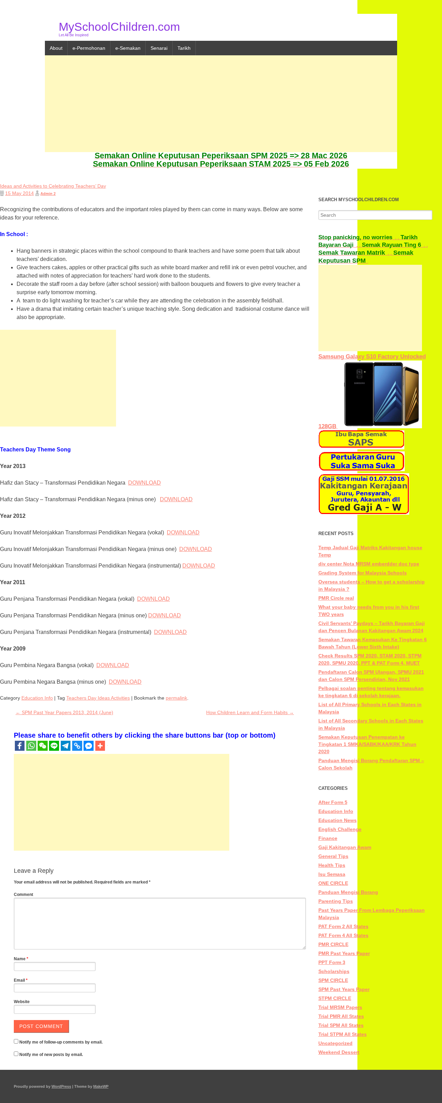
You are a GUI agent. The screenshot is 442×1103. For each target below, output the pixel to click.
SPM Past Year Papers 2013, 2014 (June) (64, 712)
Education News (337, 820)
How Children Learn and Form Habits (250, 712)
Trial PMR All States (341, 1016)
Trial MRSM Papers (340, 1007)
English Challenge (340, 829)
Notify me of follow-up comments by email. (61, 1042)
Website (22, 1001)
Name (21, 958)
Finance (327, 838)
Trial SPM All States (341, 1025)
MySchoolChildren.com (119, 26)
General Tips (333, 856)
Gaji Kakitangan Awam (344, 847)
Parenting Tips (335, 901)
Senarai (159, 48)
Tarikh (184, 48)
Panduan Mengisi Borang (348, 892)
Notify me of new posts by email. (51, 1054)
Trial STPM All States (342, 1034)
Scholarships (333, 971)
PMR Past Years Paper (344, 953)
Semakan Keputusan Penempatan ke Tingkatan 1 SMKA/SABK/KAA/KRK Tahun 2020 (367, 744)
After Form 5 (332, 802)
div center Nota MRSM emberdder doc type (368, 564)
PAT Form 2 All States (343, 926)
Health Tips (331, 865)
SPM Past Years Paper (343, 989)
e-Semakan (128, 48)
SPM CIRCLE (333, 980)
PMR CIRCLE (333, 944)
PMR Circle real (336, 598)
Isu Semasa (331, 874)
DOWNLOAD (144, 483)
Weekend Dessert (338, 1052)
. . (359, 237)
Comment (23, 894)
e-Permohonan (89, 48)
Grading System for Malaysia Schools (362, 573)
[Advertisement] (221, 103)
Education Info (37, 698)
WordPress (61, 1086)
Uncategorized (335, 1043)
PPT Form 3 (331, 962)
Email (21, 980)
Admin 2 (48, 193)
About (56, 48)
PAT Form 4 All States (343, 935)
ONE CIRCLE (333, 883)
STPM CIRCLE (334, 998)
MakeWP (100, 1086)
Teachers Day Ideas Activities (98, 698)
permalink (176, 698)
